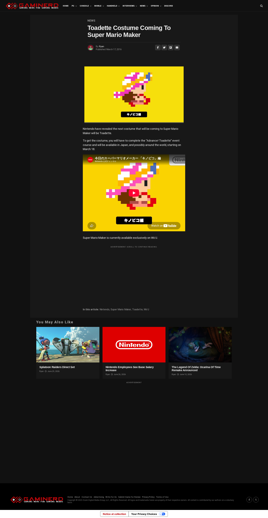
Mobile (97, 6)
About (77, 497)
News (142, 6)
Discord (168, 6)
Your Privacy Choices (144, 514)
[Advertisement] (134, 271)
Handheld (112, 6)
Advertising (99, 497)
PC (73, 6)
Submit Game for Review (129, 497)
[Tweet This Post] (164, 47)
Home (66, 6)
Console (84, 6)
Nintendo (104, 309)
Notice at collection (114, 514)
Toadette (137, 309)
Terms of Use (162, 497)
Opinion (155, 6)
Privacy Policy (148, 497)
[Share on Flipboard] (170, 47)
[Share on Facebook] (158, 47)
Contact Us (87, 497)
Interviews (128, 6)
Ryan (101, 46)
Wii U (146, 309)
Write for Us (111, 497)
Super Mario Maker (121, 309)
